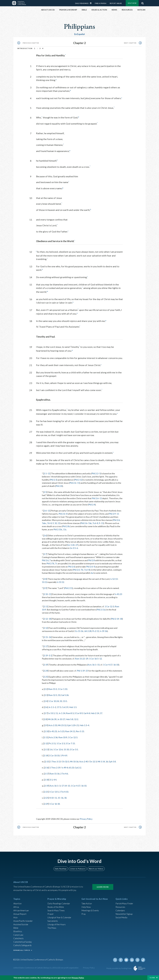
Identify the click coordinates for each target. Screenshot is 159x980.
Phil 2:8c (66, 526)
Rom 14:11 (70, 731)
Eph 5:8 (112, 761)
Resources (120, 907)
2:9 (45, 588)
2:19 (46, 655)
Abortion (17, 903)
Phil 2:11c (101, 609)
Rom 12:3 (52, 695)
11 (49, 473)
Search (142, 2)
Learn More (103, 887)
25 (87, 670)
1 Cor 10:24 (53, 701)
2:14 (46, 755)
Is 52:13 (113, 579)
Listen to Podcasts (77, 869)
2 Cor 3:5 (74, 749)
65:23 (71, 767)
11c (64, 529)
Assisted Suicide (20, 924)
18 (50, 618)
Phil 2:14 (115, 618)
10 (55, 523)
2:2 (45, 689)
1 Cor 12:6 (58, 749)
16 (50, 637)
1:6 (50, 749)
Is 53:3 (51, 713)
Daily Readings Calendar (91, 3)
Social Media (121, 917)
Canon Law (18, 935)
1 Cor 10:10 (54, 755)
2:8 (45, 579)
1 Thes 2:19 (55, 767)
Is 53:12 (60, 582)
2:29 (46, 804)
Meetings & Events (90, 910)
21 (77, 725)
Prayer (50, 914)
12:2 (76, 719)
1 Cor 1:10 (62, 689)
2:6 (45, 510)
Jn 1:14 (62, 713)
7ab (90, 523)
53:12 (44, 582)
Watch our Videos (96, 869)
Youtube (126, 960)
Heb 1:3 (72, 707)
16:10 (115, 664)
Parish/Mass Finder (124, 903)
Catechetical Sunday (22, 942)
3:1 (50, 655)
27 (77, 545)
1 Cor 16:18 (54, 804)
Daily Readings (81, 3)
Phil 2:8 (59, 486)
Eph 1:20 (71, 725)
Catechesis (18, 938)
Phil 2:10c (57, 529)
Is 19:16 (103, 631)
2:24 (46, 670)
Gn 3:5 (73, 548)
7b (82, 569)
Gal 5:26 (65, 695)
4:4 (54, 779)
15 (98, 664)
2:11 (46, 606)
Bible (15, 928)
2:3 (45, 695)
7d (48, 523)
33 (61, 701)
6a (92, 573)
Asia (15, 917)
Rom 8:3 (69, 713)
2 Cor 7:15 (70, 743)
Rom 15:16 (54, 773)
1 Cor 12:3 (109, 606)
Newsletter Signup (124, 914)
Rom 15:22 (80, 658)
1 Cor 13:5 (53, 791)
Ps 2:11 (95, 631)
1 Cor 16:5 (93, 658)
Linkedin (132, 960)
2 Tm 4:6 (64, 773)
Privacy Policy (86, 819)
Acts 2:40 (83, 761)
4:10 (51, 797)
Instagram (137, 960)
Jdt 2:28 (87, 631)
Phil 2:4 (91, 504)
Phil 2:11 (68, 588)
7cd (94, 523)
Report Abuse (116, 3)
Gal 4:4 (86, 713)
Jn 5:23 (61, 731)
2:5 (45, 492)
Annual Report (19, 914)
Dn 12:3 (93, 761)
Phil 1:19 (81, 670)
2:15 (46, 637)
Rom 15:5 (52, 689)
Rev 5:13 (80, 731)
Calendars (120, 910)
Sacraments (52, 921)
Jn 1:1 (51, 707)
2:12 (46, 618)
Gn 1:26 (70, 545)
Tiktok (143, 960)
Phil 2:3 (53, 479)
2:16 (46, 767)
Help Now (132, 3)
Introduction (24, 48)
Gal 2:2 (78, 767)
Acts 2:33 (52, 725)
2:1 (45, 473)
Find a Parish (100, 3)
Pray (83, 914)
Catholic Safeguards (22, 945)
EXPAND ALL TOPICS (21, 950)
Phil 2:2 (95, 473)
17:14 (64, 785)
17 (101, 713)
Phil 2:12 (78, 479)
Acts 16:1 (92, 664)
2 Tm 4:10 (63, 791)
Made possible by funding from (119, 968)
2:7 (45, 554)
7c (56, 563)
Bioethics (17, 931)
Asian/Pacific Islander (23, 921)
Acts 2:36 (53, 737)
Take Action (86, 903)
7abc (44, 523)
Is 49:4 (65, 767)
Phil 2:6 (72, 483)
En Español (79, 34)
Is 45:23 (118, 594)
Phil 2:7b (50, 563)
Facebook (121, 960)
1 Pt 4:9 (63, 755)
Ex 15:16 (79, 631)
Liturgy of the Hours (56, 924)
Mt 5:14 (101, 761)
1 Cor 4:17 (107, 664)
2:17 (46, 646)
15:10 (66, 749)
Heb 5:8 (69, 719)
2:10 (46, 594)
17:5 (59, 707)
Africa (16, 907)
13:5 (65, 701)
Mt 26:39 (52, 719)
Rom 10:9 (62, 737)
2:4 (45, 701)
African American (21, 910)
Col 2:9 (65, 707)
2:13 (46, 749)
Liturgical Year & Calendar (59, 917)
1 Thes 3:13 (55, 761)
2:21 (46, 791)
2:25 (46, 676)
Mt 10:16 (74, 761)
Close (152, 977)
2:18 (46, 779)
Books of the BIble (55, 907)
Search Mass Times (56, 910)
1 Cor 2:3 (60, 743)
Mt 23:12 (62, 725)
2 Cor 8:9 (78, 713)
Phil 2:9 (112, 513)
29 (87, 658)
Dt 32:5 (65, 761)
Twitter (115, 960)
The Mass (51, 928)
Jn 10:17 (61, 719)
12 (100, 658)
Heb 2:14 (95, 713)
